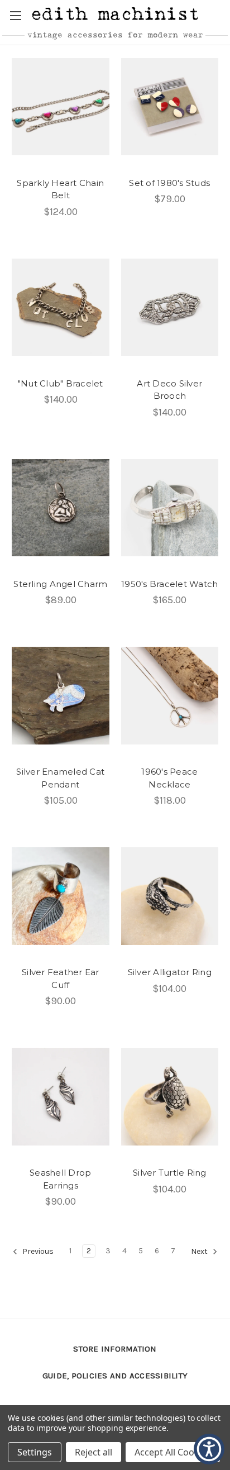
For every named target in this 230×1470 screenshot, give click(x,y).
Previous (37, 1252)
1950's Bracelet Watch (169, 584)
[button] (224, 14)
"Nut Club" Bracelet (60, 383)
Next (200, 1252)
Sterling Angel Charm (60, 584)
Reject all (93, 1452)
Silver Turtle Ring (170, 1172)
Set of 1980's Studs (169, 183)
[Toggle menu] (15, 15)
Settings (34, 1452)
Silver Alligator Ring (170, 972)
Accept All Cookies (173, 1452)
